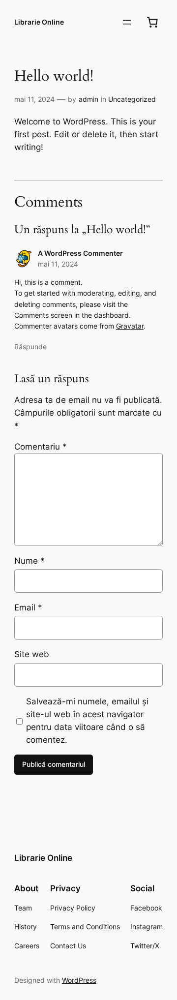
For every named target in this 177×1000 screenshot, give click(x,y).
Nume (29, 561)
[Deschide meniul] (127, 22)
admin (88, 99)
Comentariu (40, 447)
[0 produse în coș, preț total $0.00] (152, 22)
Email (28, 607)
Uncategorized (132, 99)
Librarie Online (39, 22)
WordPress (79, 980)
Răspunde (30, 346)
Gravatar (130, 326)
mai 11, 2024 (34, 99)
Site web (31, 654)
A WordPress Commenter (80, 253)
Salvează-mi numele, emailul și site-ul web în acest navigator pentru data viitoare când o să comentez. (87, 721)
